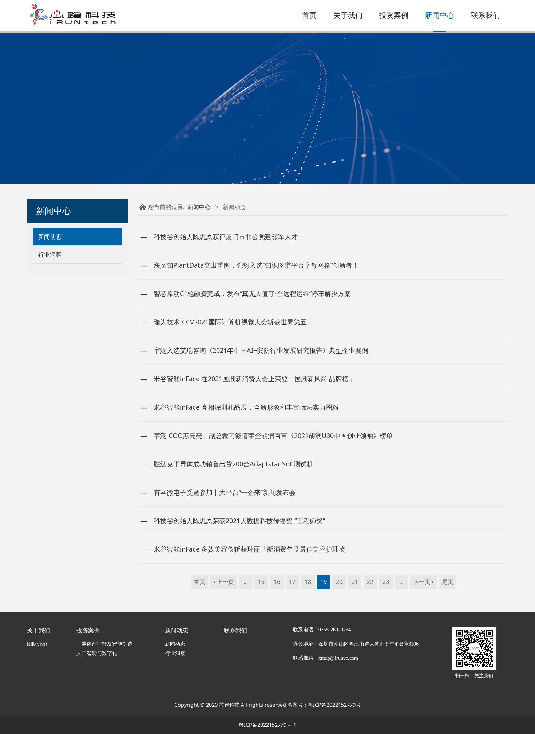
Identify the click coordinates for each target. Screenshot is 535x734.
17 (292, 582)
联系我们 (485, 15)
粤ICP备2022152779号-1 (267, 724)
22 (370, 582)
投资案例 (393, 15)
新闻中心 (439, 15)
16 (277, 582)
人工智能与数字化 (96, 653)
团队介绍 (37, 643)
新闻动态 (50, 237)
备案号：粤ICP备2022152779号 (324, 704)
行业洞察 (50, 254)
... (245, 582)
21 (355, 582)
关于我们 (347, 15)
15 (261, 582)
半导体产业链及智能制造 (104, 643)
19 (323, 582)
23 (386, 582)
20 (339, 582)
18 (308, 582)
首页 (309, 15)
